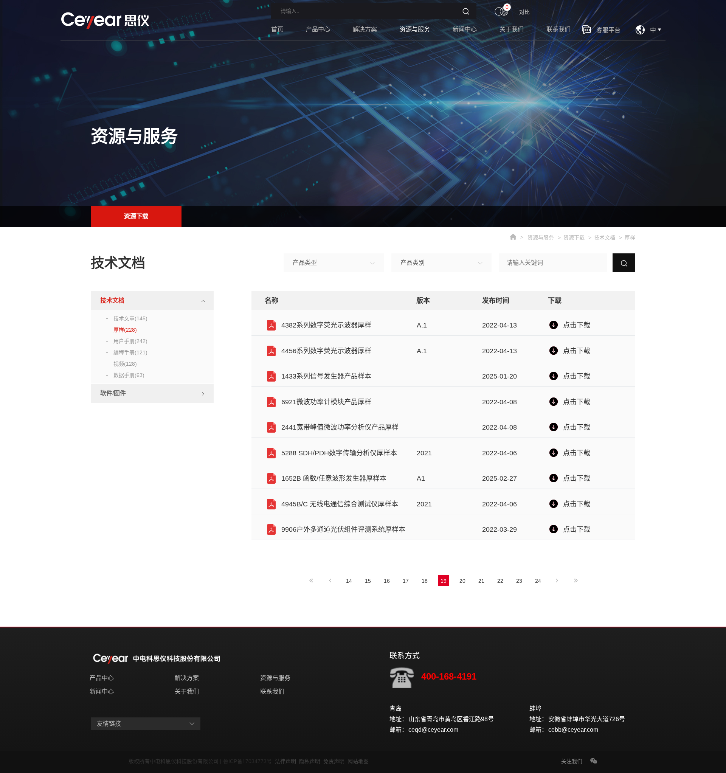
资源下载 (136, 216)
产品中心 (318, 29)
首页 (277, 29)
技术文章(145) (130, 318)
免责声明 (335, 761)
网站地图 (358, 761)
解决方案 (365, 29)
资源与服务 (415, 29)
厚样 (630, 237)
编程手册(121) (130, 352)
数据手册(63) (128, 375)
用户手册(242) (130, 341)
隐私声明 (311, 761)
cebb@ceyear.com (573, 729)
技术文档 (604, 237)
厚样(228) (125, 329)
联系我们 (558, 29)
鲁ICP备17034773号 (249, 761)
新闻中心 (465, 29)
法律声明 (287, 761)
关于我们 (512, 29)
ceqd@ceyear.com (433, 729)
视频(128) (125, 363)
